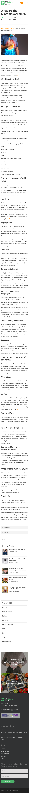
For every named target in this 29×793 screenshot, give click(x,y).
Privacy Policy (10, 711)
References (7, 527)
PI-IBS (2, 739)
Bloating (4, 607)
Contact (3, 711)
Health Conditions (12, 19)
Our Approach (5, 754)
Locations (3, 756)
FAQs (2, 758)
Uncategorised (6, 641)
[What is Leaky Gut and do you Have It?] (14, 662)
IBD (3, 629)
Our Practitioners (6, 751)
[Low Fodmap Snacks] (14, 683)
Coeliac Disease (7, 612)
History (6, 532)
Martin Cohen (6, 18)
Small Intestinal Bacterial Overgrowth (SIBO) (14, 732)
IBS (3, 633)
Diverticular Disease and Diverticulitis (12, 737)
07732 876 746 (5, 704)
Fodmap (4, 616)
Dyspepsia (3, 344)
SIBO (3, 637)
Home (2, 28)
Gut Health (5, 620)
